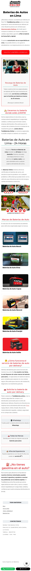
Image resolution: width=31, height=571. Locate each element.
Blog (4, 506)
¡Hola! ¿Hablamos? (8, 511)
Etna (27, 405)
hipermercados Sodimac (8, 29)
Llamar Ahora (9, 569)
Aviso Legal (6, 509)
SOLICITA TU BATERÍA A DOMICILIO (15, 52)
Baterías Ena (6, 513)
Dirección (24, 569)
